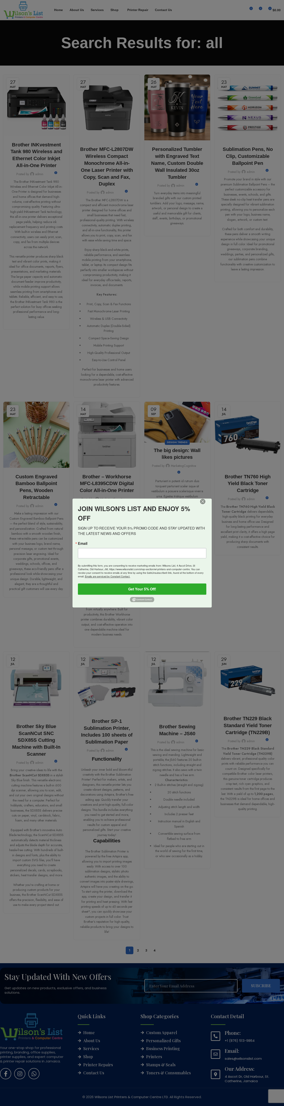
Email (82, 543)
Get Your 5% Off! (142, 589)
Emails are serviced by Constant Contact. (107, 576)
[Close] (205, 504)
